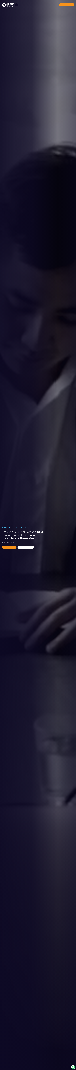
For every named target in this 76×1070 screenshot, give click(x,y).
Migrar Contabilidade (38, 33)
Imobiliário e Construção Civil (38, 47)
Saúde (38, 45)
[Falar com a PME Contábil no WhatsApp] (73, 1067)
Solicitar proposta (67, 4)
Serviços (38, 42)
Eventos (38, 69)
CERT (38, 61)
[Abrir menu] (16, 4)
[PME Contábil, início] (8, 4)
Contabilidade (38, 26)
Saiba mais (9, 547)
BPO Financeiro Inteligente (38, 28)
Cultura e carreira (38, 16)
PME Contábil (38, 14)
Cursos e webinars (38, 66)
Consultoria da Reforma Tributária (38, 31)
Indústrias (38, 52)
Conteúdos (38, 64)
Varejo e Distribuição (38, 50)
